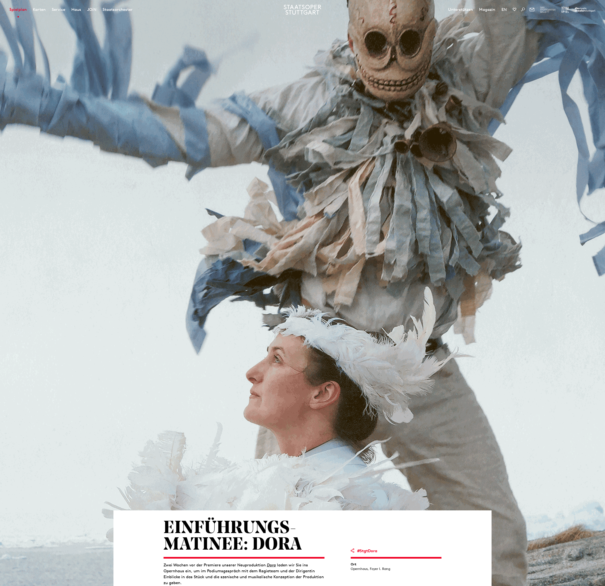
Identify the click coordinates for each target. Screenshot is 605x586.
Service (58, 9)
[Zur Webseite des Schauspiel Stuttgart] (565, 9)
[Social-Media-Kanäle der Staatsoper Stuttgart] (514, 9)
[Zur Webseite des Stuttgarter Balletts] (548, 9)
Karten (39, 9)
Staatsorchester (118, 9)
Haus (76, 9)
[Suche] (523, 9)
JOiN (91, 9)
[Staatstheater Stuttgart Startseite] (302, 10)
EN (504, 9)
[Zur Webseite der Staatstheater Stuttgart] (585, 9)
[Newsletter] (532, 9)
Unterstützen (460, 9)
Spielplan (18, 9)
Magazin (487, 9)
